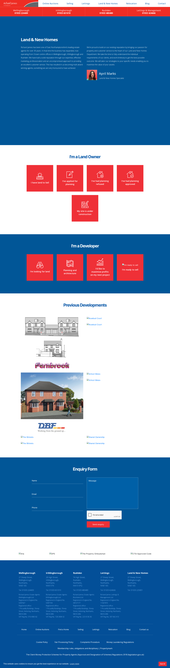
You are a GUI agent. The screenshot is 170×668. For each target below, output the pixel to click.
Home (24, 629)
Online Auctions (50, 3)
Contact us (144, 629)
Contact (162, 3)
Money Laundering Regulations (120, 642)
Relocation (131, 3)
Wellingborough (21, 11)
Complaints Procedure (90, 642)
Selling (70, 3)
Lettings (86, 3)
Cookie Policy (42, 642)
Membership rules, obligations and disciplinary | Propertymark (85, 648)
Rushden (106, 11)
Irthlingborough (64, 11)
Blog (147, 3)
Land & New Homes (108, 3)
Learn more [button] (74, 664)
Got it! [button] (162, 664)
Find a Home (63, 629)
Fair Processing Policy (64, 642)
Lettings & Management (149, 11)
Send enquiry (98, 524)
